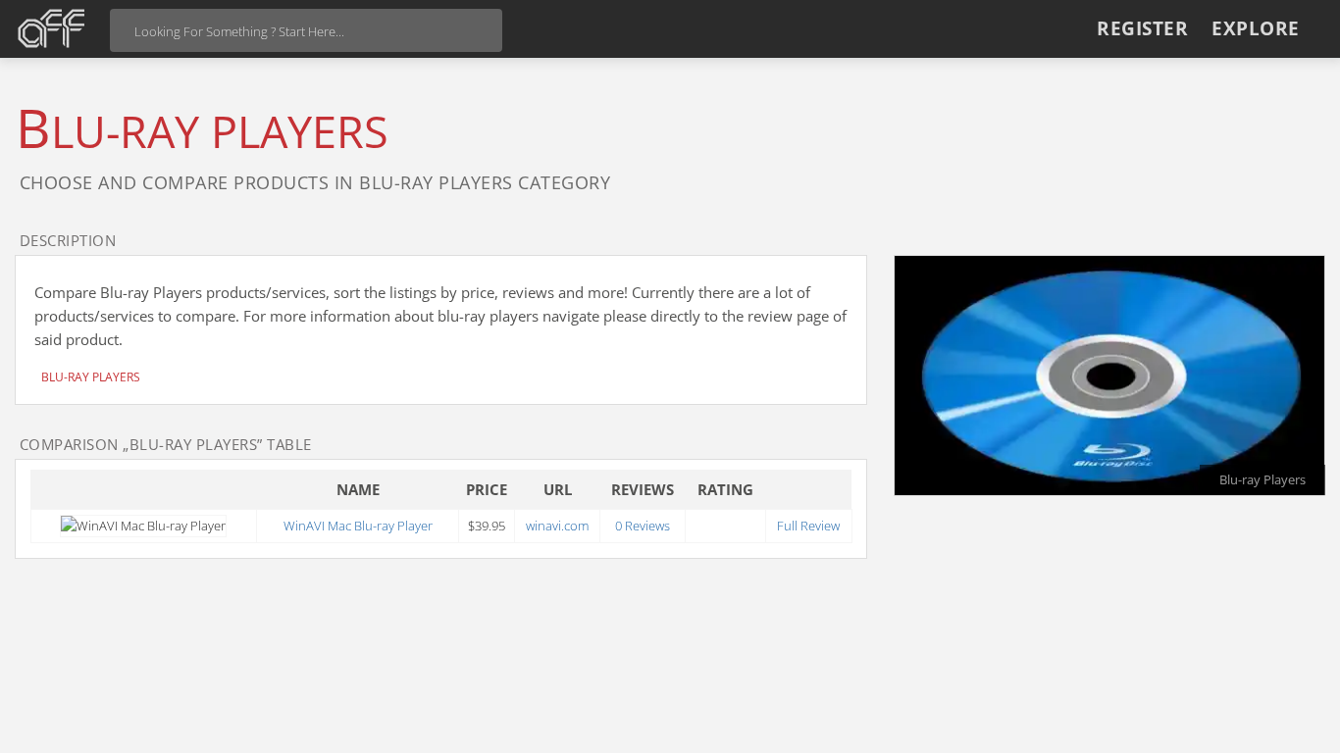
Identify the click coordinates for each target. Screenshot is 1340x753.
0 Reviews (642, 525)
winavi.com (557, 525)
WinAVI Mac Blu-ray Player (358, 525)
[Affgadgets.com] (51, 28)
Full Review (808, 525)
